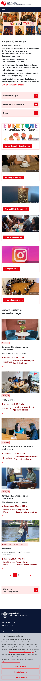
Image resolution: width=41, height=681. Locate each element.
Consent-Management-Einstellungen (21, 652)
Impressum (5, 631)
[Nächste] (30, 575)
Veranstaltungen (10, 96)
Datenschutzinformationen (11, 662)
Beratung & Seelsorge (14, 177)
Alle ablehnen (20, 677)
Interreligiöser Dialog (14, 300)
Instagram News (11, 269)
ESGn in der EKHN (8, 622)
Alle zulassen (20, 666)
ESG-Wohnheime (8, 626)
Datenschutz (16, 631)
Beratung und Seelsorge (13, 104)
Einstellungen (20, 672)
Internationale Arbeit (13, 237)
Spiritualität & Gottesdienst (16, 209)
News (5, 113)
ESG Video (7, 589)
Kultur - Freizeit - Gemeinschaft (17, 146)
